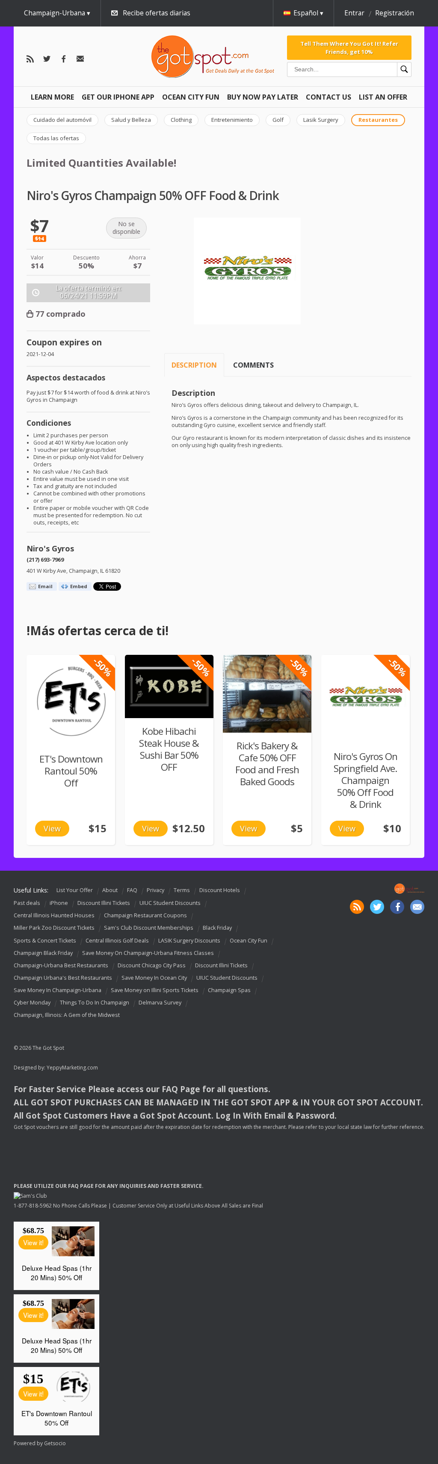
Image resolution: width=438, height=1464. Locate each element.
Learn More (52, 97)
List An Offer (383, 97)
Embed (78, 586)
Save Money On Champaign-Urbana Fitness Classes (148, 953)
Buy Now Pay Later (262, 97)
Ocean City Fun (190, 97)
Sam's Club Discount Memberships (148, 928)
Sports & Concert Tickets (45, 940)
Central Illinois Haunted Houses (54, 915)
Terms (182, 890)
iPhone (59, 903)
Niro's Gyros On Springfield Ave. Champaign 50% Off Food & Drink (365, 780)
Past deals (27, 903)
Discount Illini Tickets (103, 903)
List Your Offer (74, 890)
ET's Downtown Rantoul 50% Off (71, 770)
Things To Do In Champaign (94, 1002)
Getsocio (55, 1443)
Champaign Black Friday (43, 953)
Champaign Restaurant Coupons (145, 915)
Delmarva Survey (160, 1002)
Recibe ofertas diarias (156, 13)
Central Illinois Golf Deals (117, 940)
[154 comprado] (169, 686)
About (110, 890)
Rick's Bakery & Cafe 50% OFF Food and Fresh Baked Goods (267, 763)
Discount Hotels (219, 890)
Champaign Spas (229, 990)
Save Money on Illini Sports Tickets (154, 990)
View (52, 828)
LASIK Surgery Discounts (189, 940)
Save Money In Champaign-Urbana (57, 990)
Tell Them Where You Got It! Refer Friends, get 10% (349, 47)
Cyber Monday (32, 1002)
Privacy (155, 890)
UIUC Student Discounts (170, 903)
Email (45, 586)
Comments (253, 365)
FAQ (132, 890)
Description (194, 365)
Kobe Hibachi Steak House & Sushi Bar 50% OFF (169, 749)
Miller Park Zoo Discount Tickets (54, 928)
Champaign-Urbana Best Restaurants (61, 965)
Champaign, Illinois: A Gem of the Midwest (67, 1015)
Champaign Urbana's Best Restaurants (63, 977)
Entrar (354, 13)
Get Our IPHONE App (118, 97)
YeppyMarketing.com (72, 1067)
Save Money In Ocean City (154, 977)
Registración (394, 13)
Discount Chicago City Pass (152, 965)
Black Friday (217, 928)
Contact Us (328, 97)
